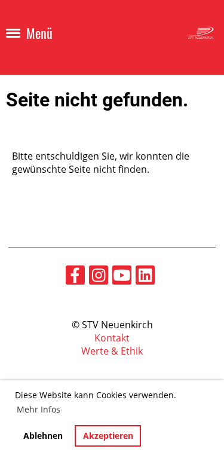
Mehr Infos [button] (38, 409)
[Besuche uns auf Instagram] (98, 277)
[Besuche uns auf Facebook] (75, 277)
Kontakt (112, 337)
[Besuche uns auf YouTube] (121, 277)
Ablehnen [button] (43, 435)
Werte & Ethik (112, 351)
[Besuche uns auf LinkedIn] (145, 277)
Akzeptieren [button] (108, 435)
